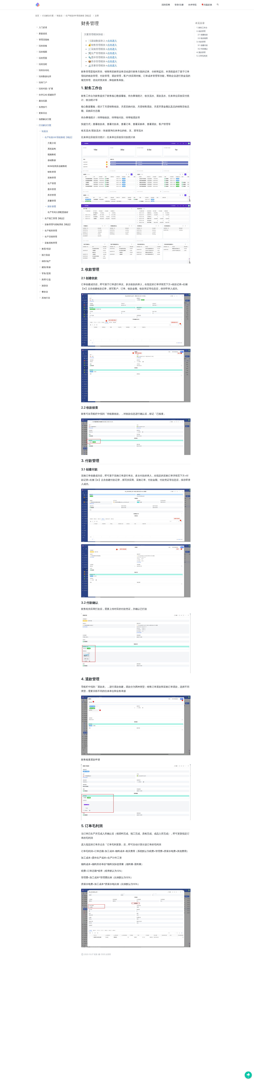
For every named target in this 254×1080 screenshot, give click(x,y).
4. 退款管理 (201, 52)
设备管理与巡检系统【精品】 (58, 224)
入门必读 (43, 27)
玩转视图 (43, 51)
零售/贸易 (46, 273)
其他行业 (46, 297)
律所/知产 (46, 261)
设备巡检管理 (51, 242)
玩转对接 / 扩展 (46, 88)
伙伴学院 (192, 4)
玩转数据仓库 (45, 76)
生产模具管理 (51, 230)
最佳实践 (43, 100)
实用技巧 (43, 106)
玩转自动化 (44, 70)
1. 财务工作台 (202, 27)
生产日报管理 (51, 236)
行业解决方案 (48, 15)
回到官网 (166, 4)
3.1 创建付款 (203, 45)
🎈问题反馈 (206, 4)
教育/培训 (46, 248)
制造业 (59, 15)
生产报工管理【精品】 (55, 218)
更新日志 (43, 113)
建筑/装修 (46, 267)
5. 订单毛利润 (202, 56)
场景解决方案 (45, 119)
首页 (37, 15)
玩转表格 (43, 45)
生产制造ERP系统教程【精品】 (79, 15)
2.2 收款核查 (203, 38)
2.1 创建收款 (203, 34)
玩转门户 (43, 82)
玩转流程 (43, 64)
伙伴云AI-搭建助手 (47, 94)
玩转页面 (43, 58)
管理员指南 (44, 39)
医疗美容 (46, 255)
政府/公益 (46, 279)
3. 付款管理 (201, 41)
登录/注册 (179, 4)
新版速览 (43, 33)
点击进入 (112, 40)
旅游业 (45, 285)
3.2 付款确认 (203, 49)
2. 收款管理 (201, 31)
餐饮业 (45, 291)
